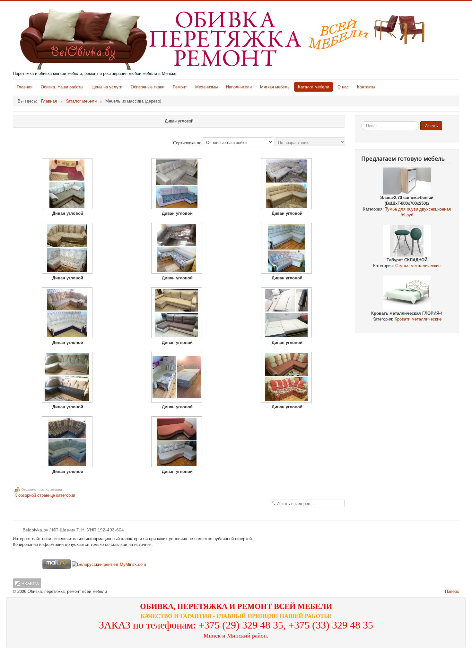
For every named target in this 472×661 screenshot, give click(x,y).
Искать (431, 125)
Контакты (366, 87)
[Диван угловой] (68, 184)
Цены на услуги (107, 87)
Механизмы (206, 87)
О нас (343, 87)
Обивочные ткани (147, 87)
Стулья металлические (418, 265)
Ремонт (180, 87)
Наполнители (239, 87)
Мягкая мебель (275, 87)
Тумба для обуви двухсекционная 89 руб (418, 212)
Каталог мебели (313, 87)
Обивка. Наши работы (62, 87)
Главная (24, 87)
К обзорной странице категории (44, 495)
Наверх (452, 591)
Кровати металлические (418, 319)
